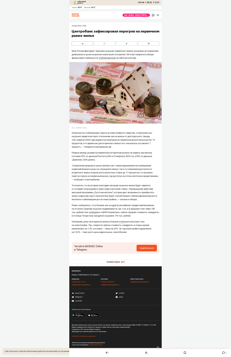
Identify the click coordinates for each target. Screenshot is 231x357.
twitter (121, 293)
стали (121, 221)
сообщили (94, 212)
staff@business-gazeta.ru (140, 282)
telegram (79, 297)
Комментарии (116, 262)
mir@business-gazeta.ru (110, 285)
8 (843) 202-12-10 (78, 282)
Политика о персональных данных (84, 336)
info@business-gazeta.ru (81, 285)
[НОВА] (135, 15)
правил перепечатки (96, 345)
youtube (78, 301)
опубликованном (107, 58)
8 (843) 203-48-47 (107, 282)
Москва (87, 7)
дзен (121, 297)
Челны (74, 7)
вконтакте (79, 293)
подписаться (147, 248)
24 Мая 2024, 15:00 (79, 26)
